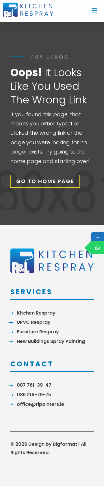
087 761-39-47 (34, 385)
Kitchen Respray (36, 313)
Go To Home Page (45, 181)
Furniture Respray (38, 331)
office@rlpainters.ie (40, 404)
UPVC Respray (34, 322)
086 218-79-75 (34, 394)
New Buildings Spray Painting (51, 341)
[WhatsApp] (97, 247)
